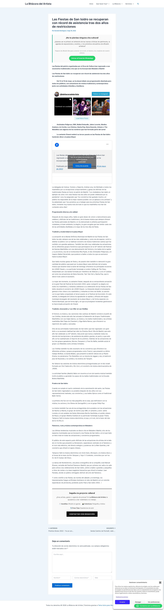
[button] (160, 582)
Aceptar (122, 602)
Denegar (138, 602)
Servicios (128, 4)
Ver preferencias (154, 602)
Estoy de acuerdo (82, 166)
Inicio (91, 4)
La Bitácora (116, 4)
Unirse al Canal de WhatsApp (82, 58)
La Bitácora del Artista (38, 3)
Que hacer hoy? (101, 4)
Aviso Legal (82, 161)
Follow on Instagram (100, 94)
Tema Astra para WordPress (108, 605)
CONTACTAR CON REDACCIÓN (82, 514)
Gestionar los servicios (122, 597)
